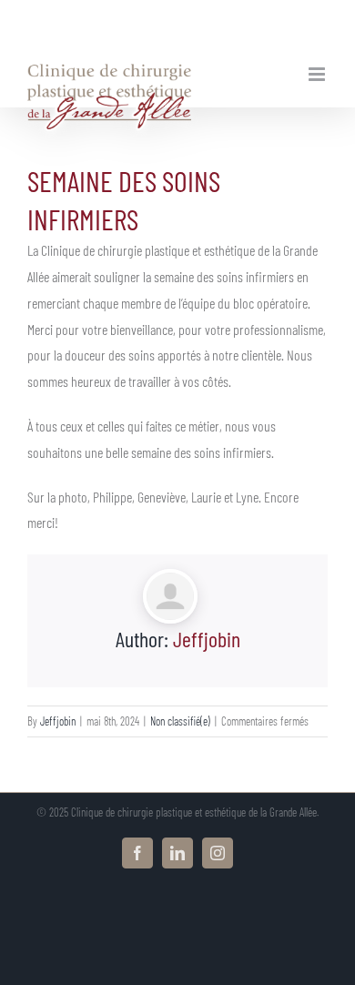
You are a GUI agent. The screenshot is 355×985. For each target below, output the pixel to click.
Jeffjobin (206, 638)
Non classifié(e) (180, 721)
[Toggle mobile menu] (318, 74)
